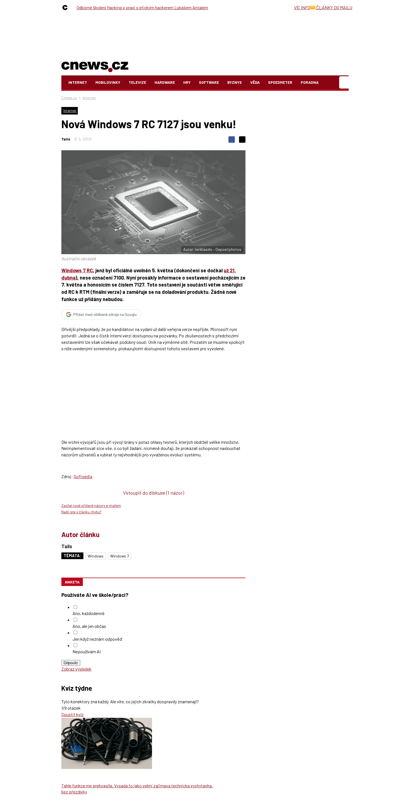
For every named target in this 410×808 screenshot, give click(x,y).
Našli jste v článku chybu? (81, 512)
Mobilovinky (107, 82)
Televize (137, 82)
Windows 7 (119, 556)
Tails (65, 139)
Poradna (310, 82)
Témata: (72, 555)
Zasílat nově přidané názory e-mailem (91, 505)
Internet (77, 82)
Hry (186, 82)
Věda (255, 82)
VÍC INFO (302, 7)
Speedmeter (280, 82)
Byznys (234, 82)
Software (209, 82)
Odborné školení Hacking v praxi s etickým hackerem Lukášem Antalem (142, 7)
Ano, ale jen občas (89, 626)
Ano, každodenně (89, 613)
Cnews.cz (69, 97)
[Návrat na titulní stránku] (94, 65)
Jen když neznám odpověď (97, 639)
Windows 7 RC (77, 270)
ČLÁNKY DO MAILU (333, 7)
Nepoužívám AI (87, 651)
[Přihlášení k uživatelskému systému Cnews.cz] (344, 82)
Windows (95, 556)
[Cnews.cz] (66, 8)
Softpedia (83, 476)
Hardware (165, 82)
